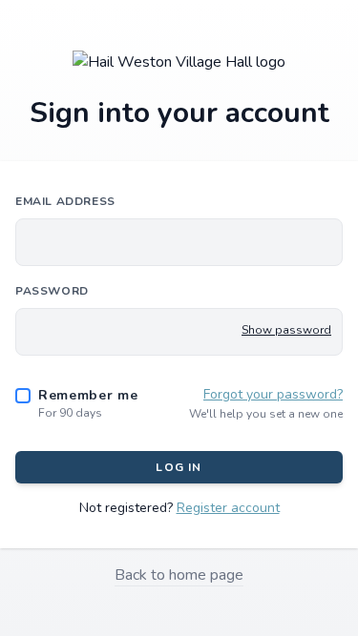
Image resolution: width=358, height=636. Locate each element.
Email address (65, 201)
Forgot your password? (273, 394)
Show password (286, 330)
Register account (228, 508)
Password (52, 290)
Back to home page (179, 574)
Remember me (88, 395)
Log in (178, 467)
